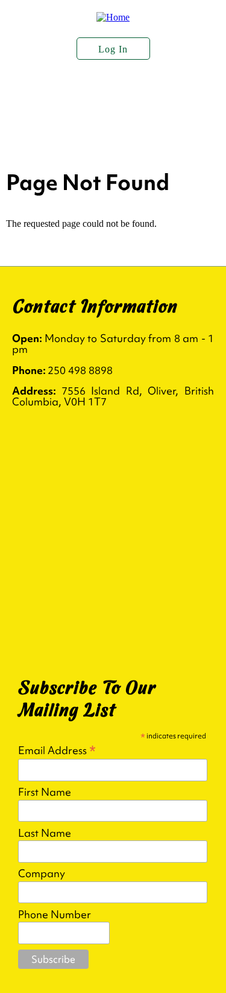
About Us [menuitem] (42, 95)
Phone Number (54, 914)
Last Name (44, 833)
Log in (113, 49)
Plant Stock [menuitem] (133, 95)
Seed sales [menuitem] (125, 126)
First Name (44, 792)
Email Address (57, 749)
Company (41, 873)
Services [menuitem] (39, 126)
